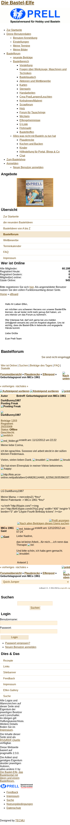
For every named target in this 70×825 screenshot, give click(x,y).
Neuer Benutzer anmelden (28, 167)
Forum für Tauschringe (32, 112)
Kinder (23, 147)
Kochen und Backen (31, 143)
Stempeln (25, 88)
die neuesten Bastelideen (18, 222)
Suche (7, 696)
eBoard (14, 294)
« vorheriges (7, 386)
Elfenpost (49, 374)
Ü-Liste (24, 124)
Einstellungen (21, 41)
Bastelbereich (21, 61)
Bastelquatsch (28, 77)
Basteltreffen (27, 132)
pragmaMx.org (65, 588)
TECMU (20, 820)
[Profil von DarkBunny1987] (59, 520)
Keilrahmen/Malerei (31, 100)
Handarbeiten (27, 92)
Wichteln (25, 116)
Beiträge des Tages (41, 365)
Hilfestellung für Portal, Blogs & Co (40, 151)
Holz (22, 108)
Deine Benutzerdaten (19, 34)
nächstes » (22, 386)
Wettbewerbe (11, 240)
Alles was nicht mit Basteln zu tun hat (34, 136)
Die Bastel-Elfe (17, 2)
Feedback (9, 678)
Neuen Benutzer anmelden (20, 647)
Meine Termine (21, 45)
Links (6, 666)
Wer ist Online (9, 365)
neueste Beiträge (23, 57)
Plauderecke (27, 139)
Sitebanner (9, 672)
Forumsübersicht (11, 374)
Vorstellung (26, 65)
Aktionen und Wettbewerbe (35, 81)
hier (31, 287)
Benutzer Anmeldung (25, 37)
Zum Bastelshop (16, 159)
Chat (22, 155)
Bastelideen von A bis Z (16, 228)
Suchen (23, 365)
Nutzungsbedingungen (20, 804)
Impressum (9, 258)
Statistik (5, 368)
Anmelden (12, 163)
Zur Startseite (14, 30)
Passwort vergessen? (17, 643)
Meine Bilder (20, 49)
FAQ (5, 252)
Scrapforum (26, 104)
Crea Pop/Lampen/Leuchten (36, 96)
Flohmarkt (25, 128)
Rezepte (8, 660)
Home (3, 294)
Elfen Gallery (10, 690)
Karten (23, 85)
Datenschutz (14, 808)
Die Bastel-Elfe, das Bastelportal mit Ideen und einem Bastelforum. (11, 776)
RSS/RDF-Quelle (10, 740)
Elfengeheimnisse (30, 120)
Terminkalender (12, 246)
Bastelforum (13, 53)
